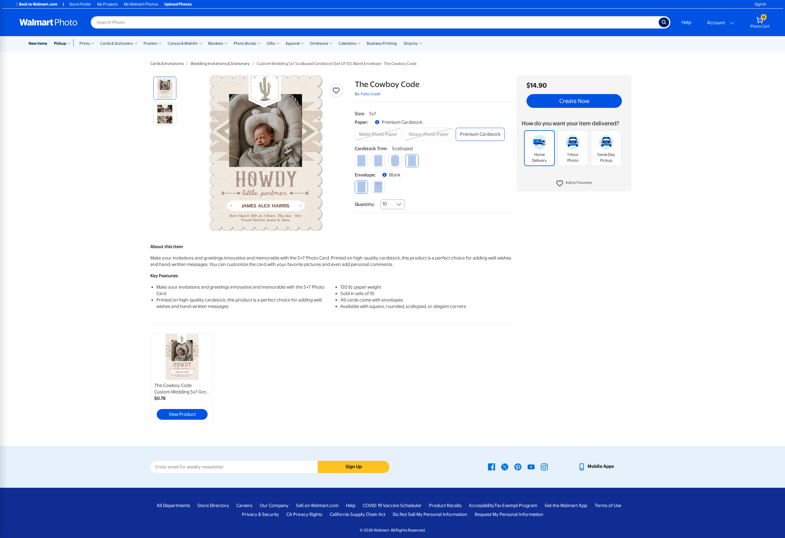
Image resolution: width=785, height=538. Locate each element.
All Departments (173, 505)
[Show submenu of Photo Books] (259, 43)
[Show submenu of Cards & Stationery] (136, 43)
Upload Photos (178, 4)
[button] (574, 184)
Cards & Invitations (167, 63)
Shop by (411, 43)
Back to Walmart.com (38, 4)
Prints (84, 43)
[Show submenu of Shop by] (421, 43)
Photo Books (245, 43)
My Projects (107, 4)
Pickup (60, 43)
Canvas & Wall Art (183, 43)
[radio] (164, 88)
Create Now (574, 101)
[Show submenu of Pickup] (70, 43)
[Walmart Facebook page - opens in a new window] (491, 466)
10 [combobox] (384, 203)
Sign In (760, 4)
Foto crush (371, 94)
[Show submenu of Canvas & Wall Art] (200, 43)
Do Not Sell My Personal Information (430, 514)
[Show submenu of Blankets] (226, 43)
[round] (378, 160)
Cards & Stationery (116, 43)
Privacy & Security (260, 514)
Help (686, 22)
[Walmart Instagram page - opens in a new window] (544, 466)
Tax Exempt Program (515, 505)
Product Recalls (445, 505)
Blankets (215, 43)
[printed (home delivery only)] (378, 187)
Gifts (271, 43)
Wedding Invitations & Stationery (220, 63)
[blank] (361, 187)
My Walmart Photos (141, 4)
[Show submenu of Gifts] (278, 43)
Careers (244, 505)
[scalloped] (412, 160)
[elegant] (395, 160)
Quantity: (365, 204)
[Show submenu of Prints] (92, 43)
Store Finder (80, 4)
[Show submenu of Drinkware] (331, 43)
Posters (150, 43)
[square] (361, 160)
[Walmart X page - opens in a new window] (504, 466)
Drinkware (319, 43)
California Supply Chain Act (357, 514)
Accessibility (481, 505)
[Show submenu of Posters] (160, 43)
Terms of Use (608, 505)
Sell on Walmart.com (317, 505)
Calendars (347, 43)
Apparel (292, 43)
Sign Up (354, 466)
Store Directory (213, 505)
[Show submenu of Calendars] (359, 43)
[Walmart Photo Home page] (48, 22)
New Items (38, 43)
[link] (182, 378)
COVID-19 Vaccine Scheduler (392, 505)
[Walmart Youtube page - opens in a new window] (531, 466)
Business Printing (382, 43)
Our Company (274, 505)
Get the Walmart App (566, 505)
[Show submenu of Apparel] (302, 43)
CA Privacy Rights (304, 514)
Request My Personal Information (509, 514)
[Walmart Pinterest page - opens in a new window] (518, 466)
